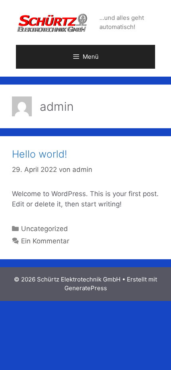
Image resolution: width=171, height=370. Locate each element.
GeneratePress (85, 288)
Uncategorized (44, 229)
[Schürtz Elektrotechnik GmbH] (52, 22)
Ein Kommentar (45, 241)
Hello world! (39, 154)
